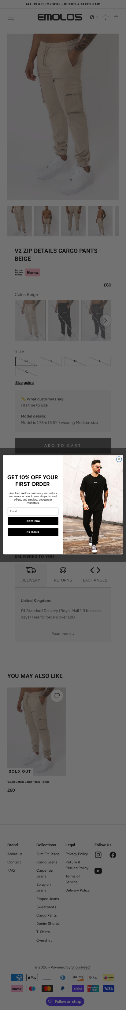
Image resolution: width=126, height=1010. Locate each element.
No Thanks (33, 532)
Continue (33, 521)
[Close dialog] (119, 459)
